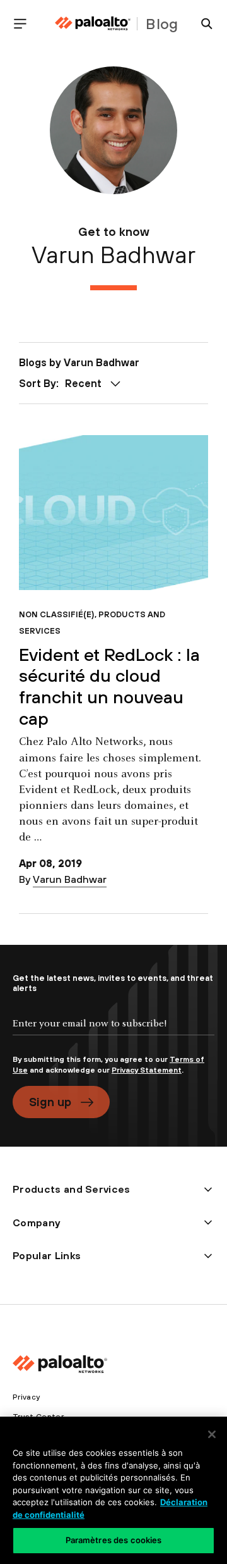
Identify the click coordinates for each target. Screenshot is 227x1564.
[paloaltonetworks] (93, 24)
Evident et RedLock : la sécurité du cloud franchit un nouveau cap (109, 686)
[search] (201, 23)
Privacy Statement (147, 1070)
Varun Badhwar (70, 879)
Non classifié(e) (57, 614)
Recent (83, 383)
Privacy (26, 1397)
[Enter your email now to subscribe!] (113, 1034)
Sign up (50, 1102)
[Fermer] (212, 1434)
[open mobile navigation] (25, 23)
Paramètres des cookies (114, 1540)
